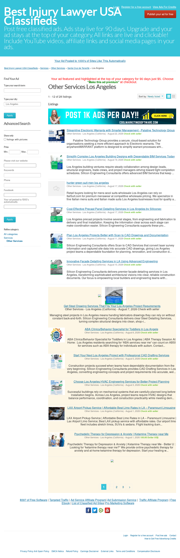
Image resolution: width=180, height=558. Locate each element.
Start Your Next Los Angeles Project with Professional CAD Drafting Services (121, 355)
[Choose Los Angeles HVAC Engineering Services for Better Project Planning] (56, 387)
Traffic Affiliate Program (153, 500)
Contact (172, 535)
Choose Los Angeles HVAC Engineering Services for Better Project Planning (121, 381)
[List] (168, 96)
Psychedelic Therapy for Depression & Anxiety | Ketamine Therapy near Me (121, 434)
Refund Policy (72, 551)
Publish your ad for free (160, 14)
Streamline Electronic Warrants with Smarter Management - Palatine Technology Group (121, 130)
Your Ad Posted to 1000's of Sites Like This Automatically (90, 61)
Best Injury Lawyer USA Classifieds (62, 16)
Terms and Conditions (125, 551)
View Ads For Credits (164, 7)
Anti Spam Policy (41, 551)
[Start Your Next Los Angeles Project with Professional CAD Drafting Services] (56, 361)
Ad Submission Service (121, 500)
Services (8, 237)
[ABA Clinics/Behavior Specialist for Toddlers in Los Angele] (56, 335)
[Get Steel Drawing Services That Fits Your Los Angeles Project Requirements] (114, 295)
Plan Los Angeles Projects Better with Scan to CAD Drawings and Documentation (117, 235)
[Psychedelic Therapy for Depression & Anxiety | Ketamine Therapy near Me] (56, 439)
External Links (107, 551)
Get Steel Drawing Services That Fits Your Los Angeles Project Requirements (112, 306)
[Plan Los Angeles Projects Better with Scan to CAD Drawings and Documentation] (56, 241)
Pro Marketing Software (119, 503)
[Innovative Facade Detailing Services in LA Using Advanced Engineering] (56, 267)
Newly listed (154, 96)
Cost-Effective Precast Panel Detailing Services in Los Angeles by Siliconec (114, 209)
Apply (10, 115)
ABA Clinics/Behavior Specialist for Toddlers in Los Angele (121, 329)
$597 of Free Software (33, 500)
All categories (11, 234)
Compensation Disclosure (148, 551)
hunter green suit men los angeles (88, 183)
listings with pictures (17, 139)
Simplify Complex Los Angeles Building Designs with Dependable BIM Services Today (121, 156)
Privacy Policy (26, 551)
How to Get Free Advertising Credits (160, 538)
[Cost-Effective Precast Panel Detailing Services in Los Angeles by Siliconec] (56, 214)
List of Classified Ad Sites (88, 503)
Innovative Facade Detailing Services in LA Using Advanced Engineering (112, 261)
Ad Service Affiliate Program (88, 500)
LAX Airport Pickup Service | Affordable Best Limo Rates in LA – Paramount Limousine (121, 408)
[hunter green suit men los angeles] (56, 188)
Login (116, 7)
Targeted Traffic (59, 500)
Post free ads (161, 535)
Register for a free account (136, 7)
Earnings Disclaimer (90, 551)
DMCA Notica (58, 551)
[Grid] (173, 96)
